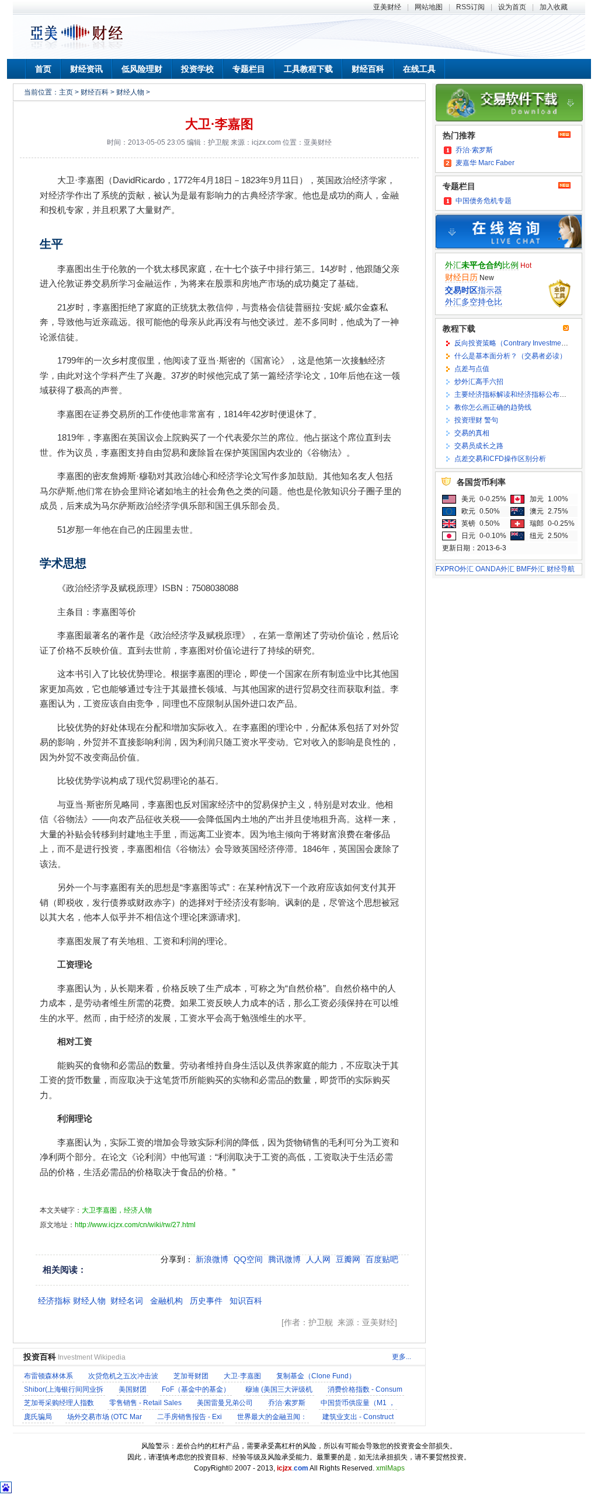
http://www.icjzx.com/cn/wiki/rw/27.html (135, 1225)
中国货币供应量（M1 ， (358, 1403)
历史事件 (206, 1300)
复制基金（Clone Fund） (316, 1376)
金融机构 (166, 1300)
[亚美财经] (76, 48)
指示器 (473, 290)
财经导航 (561, 569)
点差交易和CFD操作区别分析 (500, 459)
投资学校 (197, 69)
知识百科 (246, 1300)
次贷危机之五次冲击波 (123, 1376)
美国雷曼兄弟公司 (225, 1403)
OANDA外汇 (494, 569)
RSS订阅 (470, 7)
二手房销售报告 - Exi (189, 1417)
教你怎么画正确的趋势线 (492, 407)
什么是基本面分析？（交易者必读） (510, 356)
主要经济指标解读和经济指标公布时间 (513, 394)
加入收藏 (554, 7)
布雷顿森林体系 (48, 1376)
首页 (43, 69)
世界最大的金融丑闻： (272, 1417)
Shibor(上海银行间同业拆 (63, 1389)
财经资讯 (86, 69)
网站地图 (429, 7)
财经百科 (368, 69)
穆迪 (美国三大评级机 (278, 1389)
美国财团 (133, 1389)
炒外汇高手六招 (478, 382)
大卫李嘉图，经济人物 (117, 1210)
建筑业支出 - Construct (358, 1417)
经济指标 (54, 1300)
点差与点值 (471, 369)
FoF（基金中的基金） (196, 1389)
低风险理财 (141, 69)
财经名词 (126, 1300)
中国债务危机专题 (484, 201)
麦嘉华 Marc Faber (485, 163)
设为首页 (512, 7)
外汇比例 (482, 265)
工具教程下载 (308, 69)
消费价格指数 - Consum (365, 1389)
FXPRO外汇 (455, 569)
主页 (66, 92)
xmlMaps (390, 1468)
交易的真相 (471, 433)
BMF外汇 (530, 569)
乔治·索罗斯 (286, 1403)
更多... (401, 1357)
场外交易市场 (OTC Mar (104, 1417)
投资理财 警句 (476, 420)
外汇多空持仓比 (473, 301)
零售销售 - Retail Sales (145, 1403)
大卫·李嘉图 (219, 124)
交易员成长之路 (478, 446)
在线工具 (419, 69)
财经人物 (130, 92)
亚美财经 (387, 7)
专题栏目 (248, 69)
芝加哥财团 (190, 1376)
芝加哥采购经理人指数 (59, 1403)
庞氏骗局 (38, 1417)
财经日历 (461, 277)
